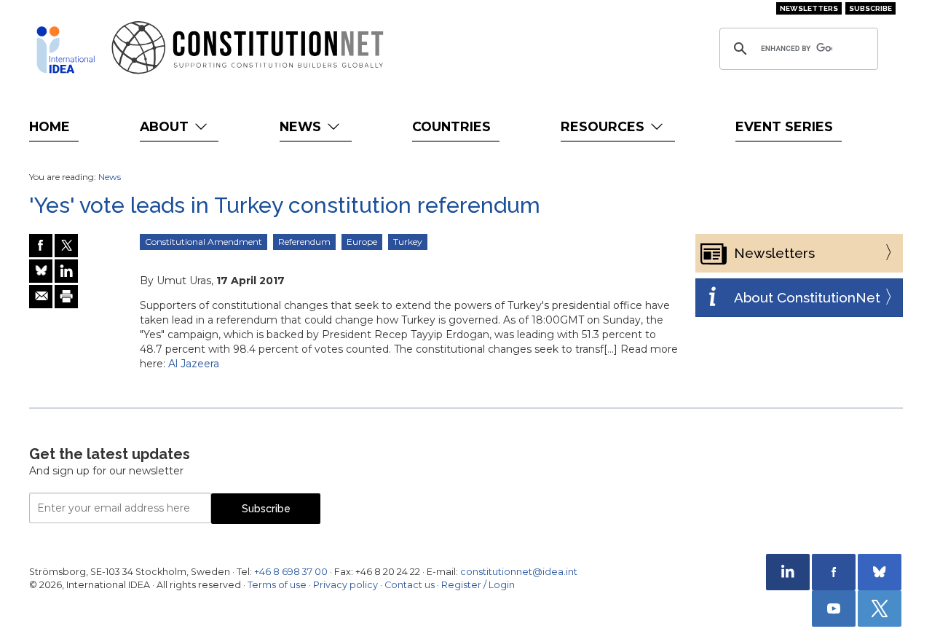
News (302, 126)
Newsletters (809, 8)
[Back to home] (65, 49)
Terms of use (277, 584)
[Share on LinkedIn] (66, 271)
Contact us (409, 584)
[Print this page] (66, 296)
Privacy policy (345, 584)
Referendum (304, 241)
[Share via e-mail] (40, 296)
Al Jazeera (193, 363)
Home (49, 126)
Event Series (784, 126)
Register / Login (478, 584)
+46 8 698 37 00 (291, 571)
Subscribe (870, 8)
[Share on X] (66, 245)
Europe (362, 241)
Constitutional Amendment (203, 241)
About (166, 126)
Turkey (407, 241)
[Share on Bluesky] (40, 271)
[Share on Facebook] (40, 245)
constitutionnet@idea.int (518, 571)
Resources (604, 126)
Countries (451, 126)
